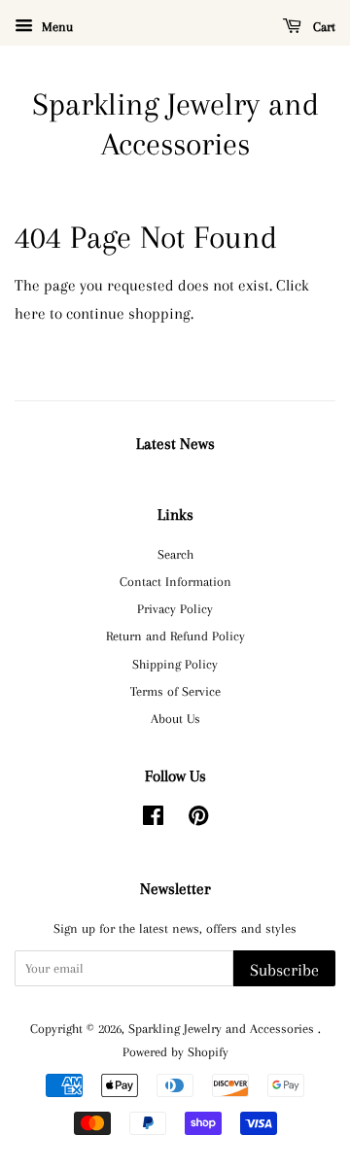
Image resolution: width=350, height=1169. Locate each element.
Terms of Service (175, 691)
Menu (55, 26)
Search (175, 554)
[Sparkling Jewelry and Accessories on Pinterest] (198, 819)
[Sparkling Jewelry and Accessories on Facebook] (153, 819)
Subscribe (284, 970)
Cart (322, 26)
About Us (175, 718)
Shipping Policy (175, 663)
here (30, 313)
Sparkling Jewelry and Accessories (175, 124)
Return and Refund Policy (175, 635)
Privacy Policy (175, 608)
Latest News (175, 443)
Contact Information (175, 581)
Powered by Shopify (175, 1051)
